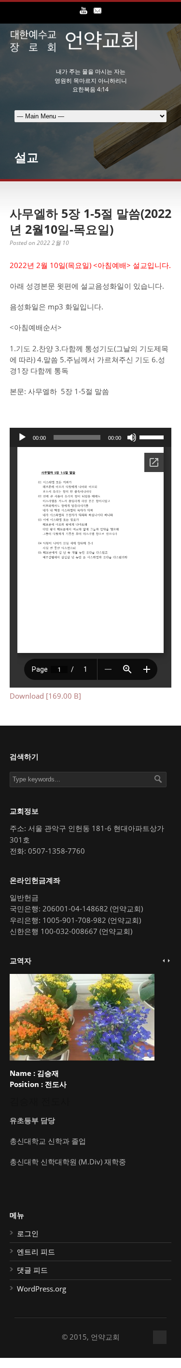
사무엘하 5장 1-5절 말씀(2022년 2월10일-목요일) (90, 221)
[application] (90, 437)
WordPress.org (41, 1288)
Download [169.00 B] (45, 696)
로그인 (28, 1233)
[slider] (153, 436)
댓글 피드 (32, 1270)
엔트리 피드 (36, 1251)
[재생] (22, 437)
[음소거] (132, 437)
